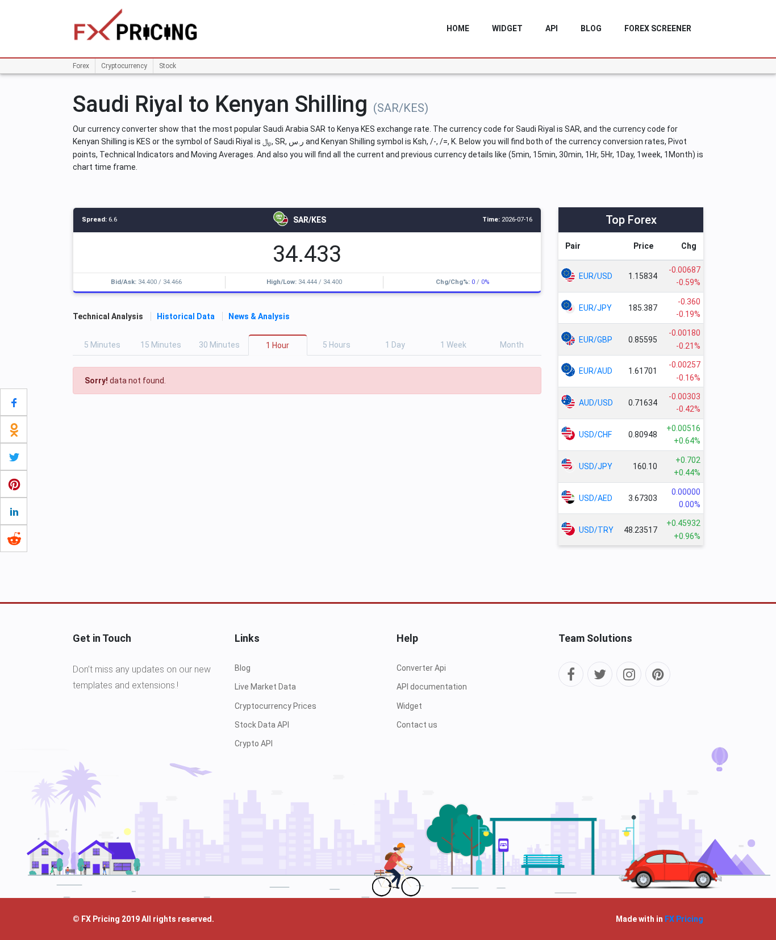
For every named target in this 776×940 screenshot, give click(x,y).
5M (102, 344)
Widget (409, 706)
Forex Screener (657, 28)
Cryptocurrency (124, 66)
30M (219, 344)
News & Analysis (259, 316)
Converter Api (421, 667)
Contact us (417, 724)
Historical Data (186, 316)
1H (277, 345)
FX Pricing (684, 919)
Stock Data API (262, 724)
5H (337, 344)
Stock (167, 66)
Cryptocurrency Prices (275, 706)
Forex (81, 66)
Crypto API (254, 743)
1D (395, 344)
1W (453, 344)
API (551, 28)
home (458, 28)
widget (507, 28)
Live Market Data (265, 686)
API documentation (432, 686)
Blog (591, 28)
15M (160, 344)
